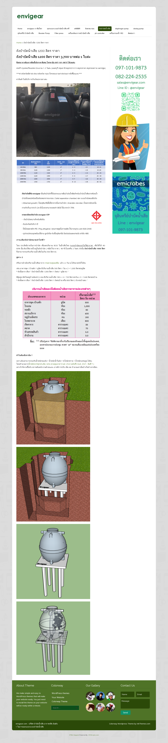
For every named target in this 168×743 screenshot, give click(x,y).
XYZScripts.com (94, 735)
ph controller (100, 33)
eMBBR (77, 29)
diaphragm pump (122, 29)
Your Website (58, 697)
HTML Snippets (74, 735)
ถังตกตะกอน (89, 29)
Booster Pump (44, 33)
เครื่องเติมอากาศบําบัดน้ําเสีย (79, 33)
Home (20, 29)
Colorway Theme (59, 701)
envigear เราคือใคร (34, 29)
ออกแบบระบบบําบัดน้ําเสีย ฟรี (58, 29)
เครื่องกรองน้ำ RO (116, 33)
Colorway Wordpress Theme (121, 723)
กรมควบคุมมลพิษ (52, 263)
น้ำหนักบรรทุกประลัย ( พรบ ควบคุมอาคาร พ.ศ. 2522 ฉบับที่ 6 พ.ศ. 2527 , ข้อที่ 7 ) (61, 364)
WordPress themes (60, 693)
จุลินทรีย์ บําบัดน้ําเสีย (26, 33)
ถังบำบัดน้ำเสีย (104, 29)
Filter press (59, 33)
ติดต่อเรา (131, 33)
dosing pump (138, 29)
